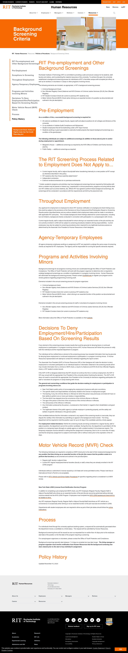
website (89, 318)
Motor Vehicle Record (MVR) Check (24, 108)
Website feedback (73, 626)
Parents (31, 2)
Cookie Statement (99, 648)
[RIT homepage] (14, 7)
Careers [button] (80, 13)
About (14, 633)
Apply (119, 2)
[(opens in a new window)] (67, 620)
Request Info (107, 2)
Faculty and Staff (42, 2)
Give (123, 2)
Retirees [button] (70, 13)
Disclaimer (68, 639)
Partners (59, 2)
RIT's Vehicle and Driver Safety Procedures (63, 477)
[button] (114, 13)
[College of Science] (22, 583)
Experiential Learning (19, 640)
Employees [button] (45, 13)
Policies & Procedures (43, 53)
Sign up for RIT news (93, 626)
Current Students (21, 2)
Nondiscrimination (97, 639)
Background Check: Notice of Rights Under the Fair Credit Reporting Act (23, 132)
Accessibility (68, 644)
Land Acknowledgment (71, 637)
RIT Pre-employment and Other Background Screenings (25, 62)
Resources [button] (92, 13)
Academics (15, 637)
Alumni (51, 2)
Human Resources (21, 53)
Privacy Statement (97, 644)
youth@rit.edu (87, 275)
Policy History (18, 118)
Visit (114, 2)
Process (15, 114)
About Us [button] (32, 13)
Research (37, 633)
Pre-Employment (19, 70)
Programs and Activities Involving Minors (23, 92)
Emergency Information (71, 641)
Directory (115, 7)
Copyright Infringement (98, 641)
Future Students (8, 2)
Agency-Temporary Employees (25, 84)
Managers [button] (57, 13)
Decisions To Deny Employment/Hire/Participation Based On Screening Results (25, 100)
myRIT (123, 7)
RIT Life (36, 637)
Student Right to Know (98, 637)
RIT (13, 53)
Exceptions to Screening (23, 75)
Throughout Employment (23, 79)
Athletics (37, 640)
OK (120, 649)
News (108, 7)
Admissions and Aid (18, 644)
